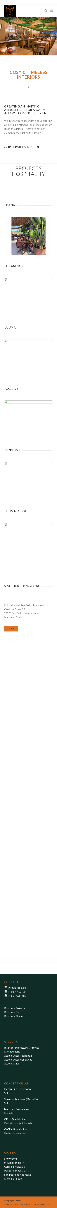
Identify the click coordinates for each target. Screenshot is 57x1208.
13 (42, 313)
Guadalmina (16, 1109)
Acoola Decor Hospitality (18, 1059)
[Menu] (51, 10)
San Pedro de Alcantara (17, 1174)
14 (44, 313)
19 (50, 558)
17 (46, 558)
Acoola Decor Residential (18, 1055)
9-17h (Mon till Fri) (14, 1162)
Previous (11, 236)
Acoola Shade (11, 1063)
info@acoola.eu (17, 987)
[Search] (44, 11)
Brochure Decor (13, 1012)
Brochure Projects (14, 1008)
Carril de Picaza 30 (14, 1166)
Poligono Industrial (15, 1170)
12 (39, 313)
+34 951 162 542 (17, 992)
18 (48, 558)
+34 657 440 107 (17, 996)
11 (41, 252)
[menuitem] (44, 11)
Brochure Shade (13, 1016)
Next (45, 236)
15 (41, 558)
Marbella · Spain (13, 1178)
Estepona (17, 1089)
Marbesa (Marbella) (21, 1099)
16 (43, 558)
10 (38, 252)
